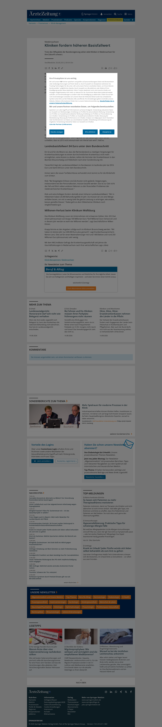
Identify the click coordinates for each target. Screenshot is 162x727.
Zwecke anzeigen (57, 132)
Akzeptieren (106, 132)
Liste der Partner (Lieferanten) (60, 124)
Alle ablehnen (90, 132)
